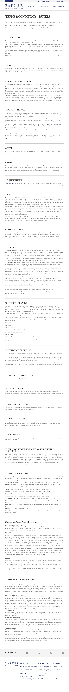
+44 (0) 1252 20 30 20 (27, 669)
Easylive (31, 277)
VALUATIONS (35, 6)
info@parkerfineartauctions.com (46, 1)
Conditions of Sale (56, 24)
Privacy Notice (56, 678)
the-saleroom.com (38, 277)
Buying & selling (44, 6)
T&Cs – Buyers (56, 669)
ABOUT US (53, 6)
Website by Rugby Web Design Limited (34, 688)
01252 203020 (60, 1)
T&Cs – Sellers (56, 672)
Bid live (9, 1)
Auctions (28, 6)
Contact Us (61, 6)
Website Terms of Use (58, 675)
